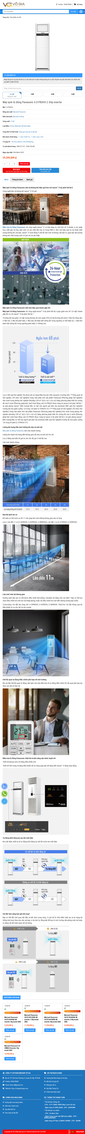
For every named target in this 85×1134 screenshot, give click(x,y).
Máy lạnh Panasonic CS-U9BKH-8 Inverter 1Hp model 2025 (12, 1048)
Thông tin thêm (17, 180)
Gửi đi (79, 88)
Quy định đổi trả (10, 1109)
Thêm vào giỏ (24, 164)
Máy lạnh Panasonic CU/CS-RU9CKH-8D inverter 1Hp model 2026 (12, 1019)
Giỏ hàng (79, 4)
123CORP (43, 1132)
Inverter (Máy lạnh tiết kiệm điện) (20, 126)
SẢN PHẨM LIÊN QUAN (11, 997)
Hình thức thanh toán (11, 1106)
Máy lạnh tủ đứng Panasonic (13, 431)
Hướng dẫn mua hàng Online (14, 1102)
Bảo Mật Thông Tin (52, 1088)
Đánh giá (30, 180)
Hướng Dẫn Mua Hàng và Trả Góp (56, 1078)
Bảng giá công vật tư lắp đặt (28, 132)
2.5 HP (12, 121)
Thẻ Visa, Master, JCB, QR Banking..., (23, 142)
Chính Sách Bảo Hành (53, 1092)
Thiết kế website (31, 1132)
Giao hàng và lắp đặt (11, 1113)
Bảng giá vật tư (51, 1085)
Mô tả (6, 180)
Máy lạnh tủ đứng (18, 117)
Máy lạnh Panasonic (19, 112)
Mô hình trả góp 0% (52, 1081)
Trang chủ (6, 17)
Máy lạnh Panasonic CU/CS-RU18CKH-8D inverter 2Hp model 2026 (52, 1019)
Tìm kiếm (73, 12)
